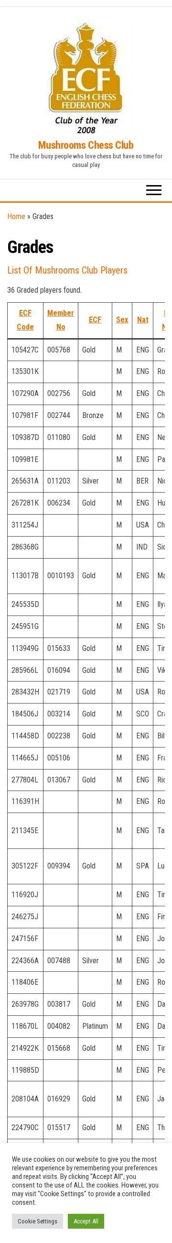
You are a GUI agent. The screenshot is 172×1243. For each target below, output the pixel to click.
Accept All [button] (86, 1221)
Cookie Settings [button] (37, 1221)
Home (16, 216)
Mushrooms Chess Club (85, 145)
